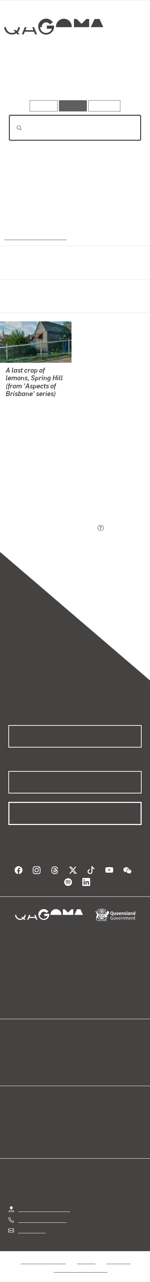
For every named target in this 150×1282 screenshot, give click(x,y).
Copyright (118, 1261)
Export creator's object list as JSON (52, 528)
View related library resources (45, 489)
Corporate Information (80, 1269)
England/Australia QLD (33, 236)
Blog (83, 1050)
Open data (20, 1050)
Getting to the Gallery (44, 1209)
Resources (104, 105)
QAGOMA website (30, 1059)
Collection (55, 52)
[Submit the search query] (13, 127)
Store (14, 1067)
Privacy (86, 1261)
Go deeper (119, 80)
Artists (72, 80)
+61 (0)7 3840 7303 (42, 1219)
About (85, 1059)
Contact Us (31, 1230)
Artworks (28, 80)
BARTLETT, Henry (28, 412)
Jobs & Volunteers (43, 1261)
